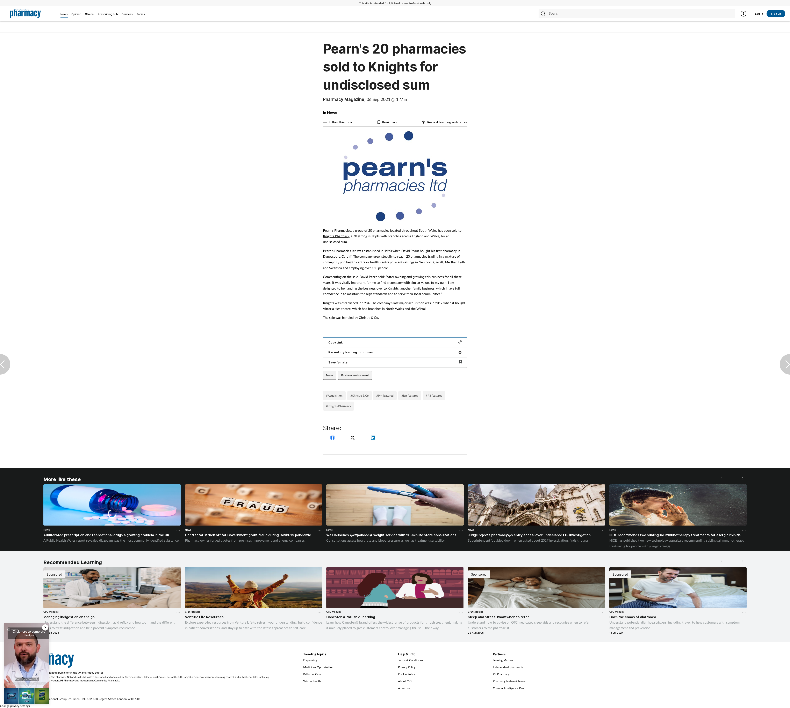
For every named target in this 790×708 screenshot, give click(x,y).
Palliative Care (312, 674)
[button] (742, 478)
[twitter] (353, 438)
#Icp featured (409, 395)
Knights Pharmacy (336, 236)
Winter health (312, 681)
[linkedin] (373, 438)
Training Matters (50, 680)
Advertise (404, 688)
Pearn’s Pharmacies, (337, 230)
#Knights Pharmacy (338, 406)
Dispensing (310, 660)
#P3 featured (434, 395)
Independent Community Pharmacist (100, 680)
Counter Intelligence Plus (508, 688)
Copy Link (335, 342)
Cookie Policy (406, 674)
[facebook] (333, 438)
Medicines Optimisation (318, 667)
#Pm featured (385, 395)
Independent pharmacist (508, 667)
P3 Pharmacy (67, 680)
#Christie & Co (359, 395)
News (329, 375)
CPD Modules (50, 611)
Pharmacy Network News (509, 681)
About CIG (404, 681)
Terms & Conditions (410, 660)
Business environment (355, 375)
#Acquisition (334, 395)
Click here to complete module (29, 633)
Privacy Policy (406, 667)
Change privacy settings (15, 706)
